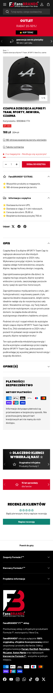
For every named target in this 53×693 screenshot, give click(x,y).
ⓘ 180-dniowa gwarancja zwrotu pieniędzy (25, 139)
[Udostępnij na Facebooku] (19, 226)
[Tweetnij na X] (13, 226)
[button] (48, 4)
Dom (4, 50)
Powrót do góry (27, 545)
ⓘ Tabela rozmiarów (13, 146)
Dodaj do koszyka (36, 164)
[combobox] (26, 12)
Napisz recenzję (26, 521)
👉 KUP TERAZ (26, 32)
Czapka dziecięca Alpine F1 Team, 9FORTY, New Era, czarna (24, 52)
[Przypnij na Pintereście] (25, 226)
